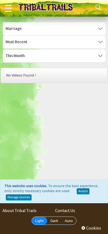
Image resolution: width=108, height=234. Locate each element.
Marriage (14, 29)
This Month (15, 56)
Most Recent (16, 42)
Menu (8, 8)
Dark (54, 220)
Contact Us (65, 211)
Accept (83, 191)
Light (39, 220)
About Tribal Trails (19, 211)
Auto (69, 220)
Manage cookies (18, 197)
